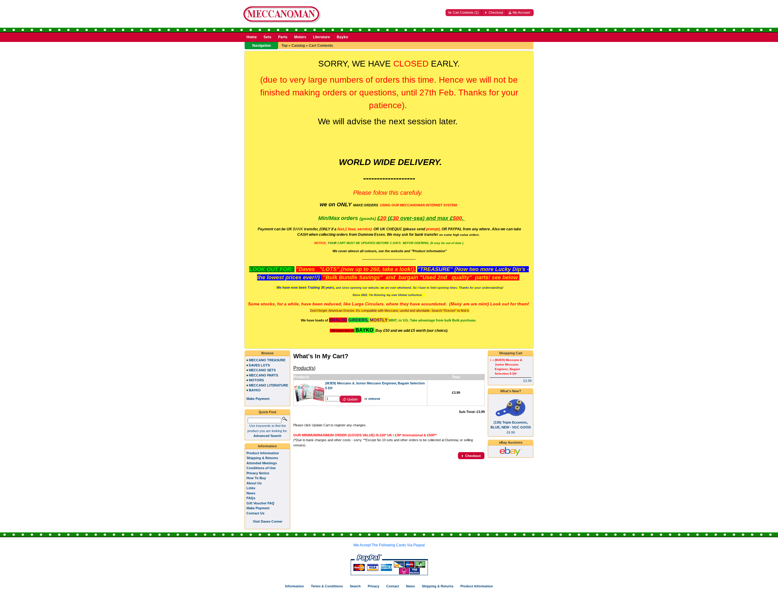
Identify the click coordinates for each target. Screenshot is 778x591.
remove (374, 398)
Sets (267, 37)
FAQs (250, 498)
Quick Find (267, 412)
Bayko (342, 37)
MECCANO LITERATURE (268, 385)
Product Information (262, 453)
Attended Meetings (261, 463)
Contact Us (255, 513)
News (250, 493)
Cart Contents (321, 45)
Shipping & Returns (262, 458)
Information (267, 446)
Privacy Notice (257, 473)
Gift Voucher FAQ (260, 503)
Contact (392, 586)
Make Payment (258, 508)
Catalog (298, 45)
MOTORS (256, 380)
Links (250, 488)
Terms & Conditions (327, 586)
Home (251, 37)
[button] (464, 12)
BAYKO (255, 390)
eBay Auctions (510, 442)
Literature (321, 37)
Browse (267, 353)
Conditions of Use (261, 468)
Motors (300, 37)
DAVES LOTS (259, 365)
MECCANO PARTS (263, 375)
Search (355, 586)
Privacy (373, 586)
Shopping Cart (510, 353)
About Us (254, 483)
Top (284, 45)
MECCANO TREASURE (267, 360)
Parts (282, 37)
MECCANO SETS (262, 370)
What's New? (510, 391)
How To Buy (256, 478)
